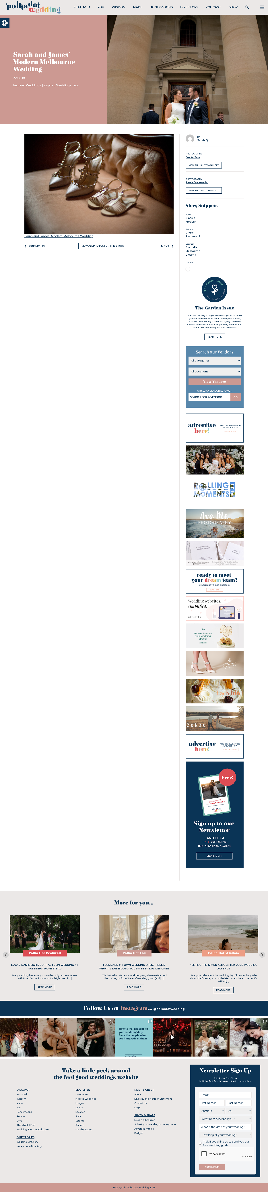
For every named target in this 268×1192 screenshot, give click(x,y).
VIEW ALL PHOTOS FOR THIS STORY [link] (102, 245)
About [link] (137, 1094)
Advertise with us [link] (144, 1128)
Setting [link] (79, 1120)
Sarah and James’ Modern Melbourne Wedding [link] (59, 236)
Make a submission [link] (144, 1120)
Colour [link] (79, 1107)
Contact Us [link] (140, 1103)
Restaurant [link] (193, 236)
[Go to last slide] (6, 955)
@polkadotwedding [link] (169, 1009)
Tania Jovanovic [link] (197, 182)
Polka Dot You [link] (134, 953)
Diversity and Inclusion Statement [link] (153, 1098)
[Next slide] (262, 955)
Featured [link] (82, 7)
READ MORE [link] (214, 336)
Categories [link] (81, 1094)
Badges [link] (138, 1133)
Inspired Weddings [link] (27, 85)
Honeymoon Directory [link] (29, 1146)
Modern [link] (191, 221)
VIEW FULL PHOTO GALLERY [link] (204, 165)
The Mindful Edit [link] (26, 1125)
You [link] (101, 7)
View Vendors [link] (214, 382)
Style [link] (78, 1116)
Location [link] (80, 1112)
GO (235, 397)
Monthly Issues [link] (83, 1129)
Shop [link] (233, 7)
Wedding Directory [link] (27, 1142)
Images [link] (79, 1103)
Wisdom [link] (119, 7)
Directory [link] (189, 7)
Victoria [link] (191, 254)
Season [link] (79, 1125)
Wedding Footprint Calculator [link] (33, 1129)
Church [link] (190, 232)
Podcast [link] (213, 7)
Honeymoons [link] (161, 7)
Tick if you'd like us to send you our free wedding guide (226, 1143)
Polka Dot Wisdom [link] (223, 953)
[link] (4, 23)
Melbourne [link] (193, 251)
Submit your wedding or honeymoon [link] (155, 1124)
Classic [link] (190, 218)
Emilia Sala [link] (193, 157)
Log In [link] (137, 1107)
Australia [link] (191, 247)
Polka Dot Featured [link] (45, 953)
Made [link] (137, 7)
